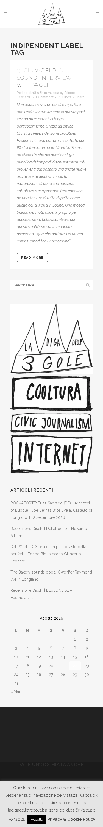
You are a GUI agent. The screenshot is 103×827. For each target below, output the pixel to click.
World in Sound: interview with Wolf (44, 77)
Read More (32, 258)
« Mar (15, 691)
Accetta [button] (37, 819)
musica (53, 93)
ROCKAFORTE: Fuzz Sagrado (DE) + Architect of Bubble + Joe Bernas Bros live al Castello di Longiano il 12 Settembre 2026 (51, 510)
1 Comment (44, 97)
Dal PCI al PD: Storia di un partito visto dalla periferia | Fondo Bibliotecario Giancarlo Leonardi (48, 554)
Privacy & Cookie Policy (71, 819)
